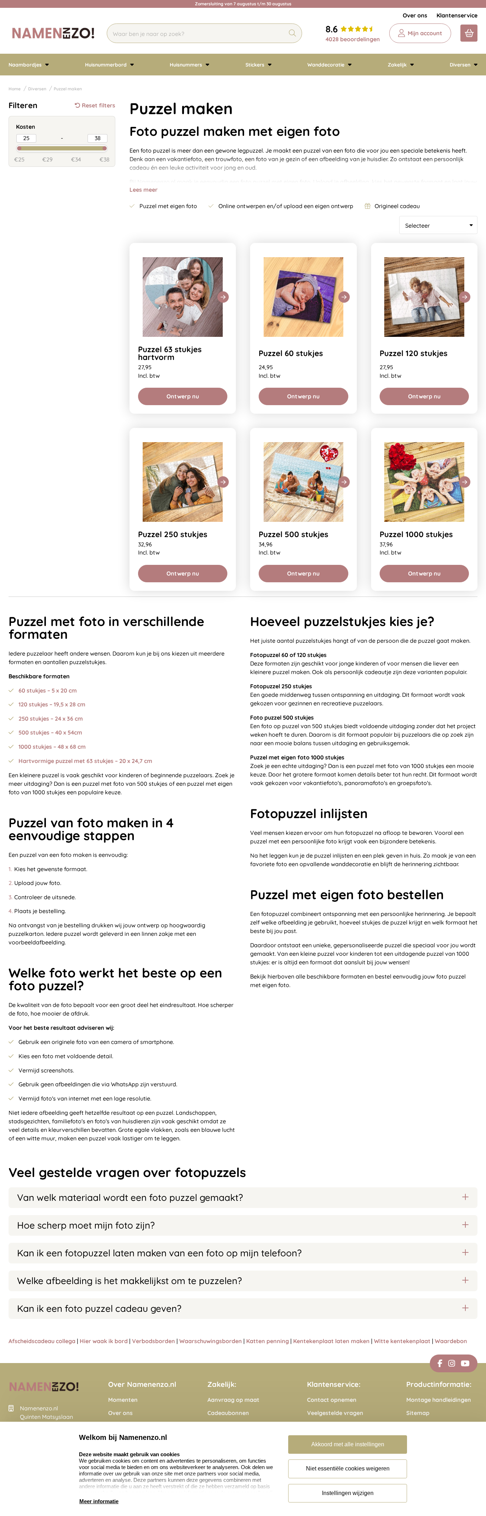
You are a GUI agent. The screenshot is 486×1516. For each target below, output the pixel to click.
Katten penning (267, 1341)
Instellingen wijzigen (348, 1493)
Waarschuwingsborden (210, 1341)
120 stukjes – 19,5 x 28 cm (52, 704)
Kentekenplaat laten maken (331, 1341)
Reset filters (98, 105)
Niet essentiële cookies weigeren (348, 1468)
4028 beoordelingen (353, 39)
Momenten (123, 1399)
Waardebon (451, 1341)
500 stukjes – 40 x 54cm (50, 732)
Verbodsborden (153, 1341)
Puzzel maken (68, 88)
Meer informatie (98, 1501)
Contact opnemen (331, 1399)
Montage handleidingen (438, 1399)
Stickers (255, 65)
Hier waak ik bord (104, 1341)
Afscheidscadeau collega (42, 1341)
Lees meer (144, 189)
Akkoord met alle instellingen (347, 1444)
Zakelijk (398, 65)
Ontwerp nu (183, 396)
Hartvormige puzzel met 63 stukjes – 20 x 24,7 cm (85, 760)
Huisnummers (187, 65)
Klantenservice (457, 15)
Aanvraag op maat (233, 1399)
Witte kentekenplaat (402, 1341)
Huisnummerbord (106, 65)
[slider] (13, 148)
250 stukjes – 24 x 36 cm (51, 718)
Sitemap (417, 1413)
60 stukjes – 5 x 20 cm (48, 690)
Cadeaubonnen (228, 1413)
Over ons (415, 15)
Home (15, 88)
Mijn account (425, 33)
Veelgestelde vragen (335, 1413)
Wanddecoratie (326, 65)
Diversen (461, 65)
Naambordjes (26, 65)
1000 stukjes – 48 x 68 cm (52, 746)
